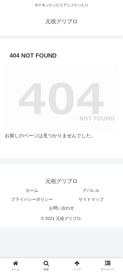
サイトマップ (91, 199)
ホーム (32, 190)
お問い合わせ (61, 208)
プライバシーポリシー (32, 199)
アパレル (91, 190)
